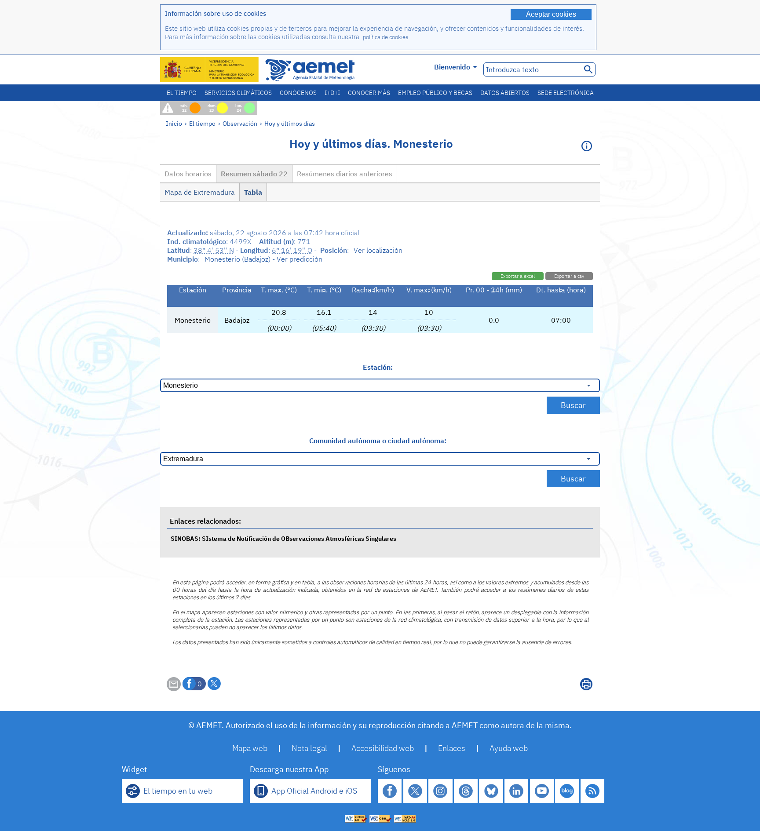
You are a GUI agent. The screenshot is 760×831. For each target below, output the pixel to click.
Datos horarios (188, 173)
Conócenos (298, 93)
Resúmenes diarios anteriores (344, 173)
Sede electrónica (565, 93)
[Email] (174, 688)
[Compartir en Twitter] (214, 683)
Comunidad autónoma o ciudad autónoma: (377, 440)
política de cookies (385, 37)
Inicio (174, 123)
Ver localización (378, 250)
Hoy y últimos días (289, 123)
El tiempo (182, 93)
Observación (240, 123)
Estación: (378, 367)
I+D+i (332, 93)
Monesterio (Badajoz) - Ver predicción (263, 259)
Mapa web (249, 748)
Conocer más (369, 93)
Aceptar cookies (551, 14)
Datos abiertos (505, 93)
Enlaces (451, 748)
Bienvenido (452, 66)
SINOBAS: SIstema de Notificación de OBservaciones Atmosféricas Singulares (283, 538)
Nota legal (309, 748)
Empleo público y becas (435, 93)
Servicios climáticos (238, 93)
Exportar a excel (518, 276)
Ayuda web (509, 748)
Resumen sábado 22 (254, 173)
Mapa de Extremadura (199, 192)
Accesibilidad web (382, 748)
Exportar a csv (569, 276)
